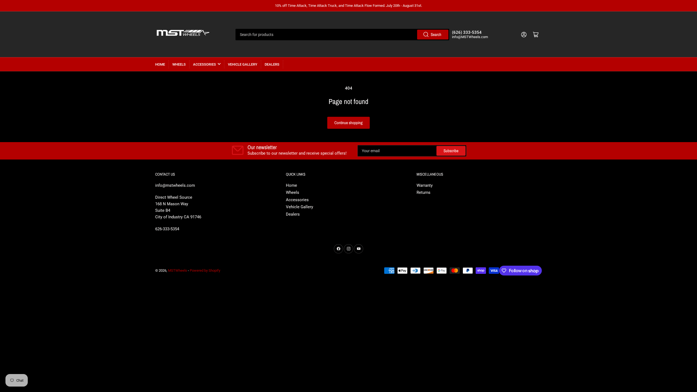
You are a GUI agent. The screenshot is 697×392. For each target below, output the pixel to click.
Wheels (179, 64)
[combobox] (342, 34)
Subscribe (451, 151)
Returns (423, 192)
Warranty (425, 185)
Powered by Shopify (205, 270)
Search (436, 34)
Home (160, 64)
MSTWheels (177, 270)
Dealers (272, 64)
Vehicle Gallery (242, 64)
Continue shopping (348, 122)
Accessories (204, 64)
